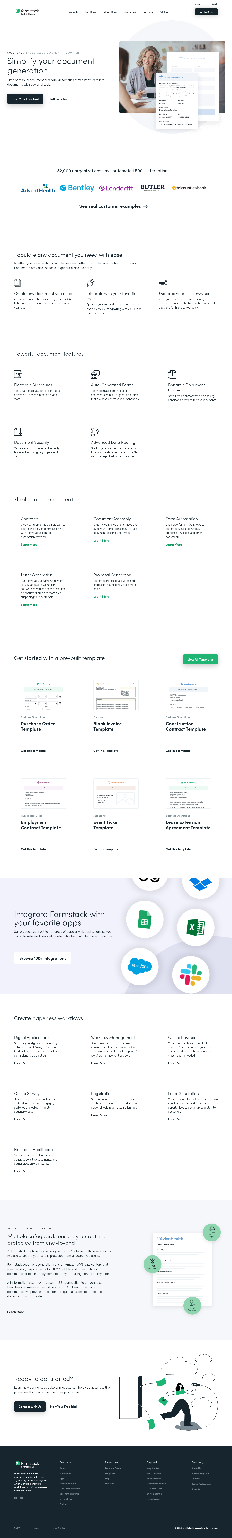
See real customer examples (110, 206)
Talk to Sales (206, 12)
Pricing (163, 12)
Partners (148, 12)
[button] (73, 12)
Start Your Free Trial (25, 99)
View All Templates (200, 659)
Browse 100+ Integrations (42, 958)
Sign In (215, 4)
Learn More (15, 1312)
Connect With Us (30, 1406)
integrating (113, 309)
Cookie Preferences (201, 1484)
